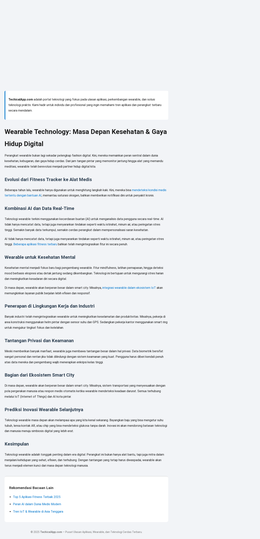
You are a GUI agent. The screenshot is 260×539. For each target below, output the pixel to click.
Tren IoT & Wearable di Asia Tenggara (38, 511)
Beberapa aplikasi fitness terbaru (35, 244)
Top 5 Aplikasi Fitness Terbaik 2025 (37, 497)
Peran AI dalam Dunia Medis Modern (37, 504)
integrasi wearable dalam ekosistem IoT (129, 288)
